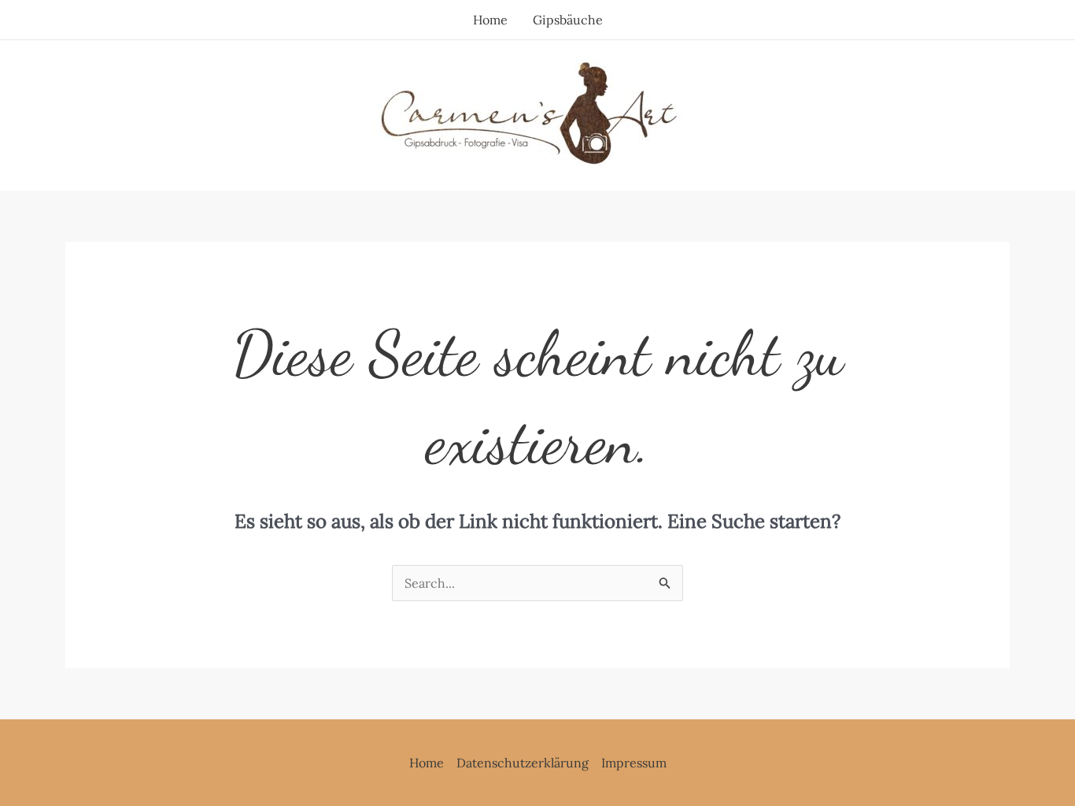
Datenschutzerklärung (522, 763)
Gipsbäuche (568, 20)
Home (490, 20)
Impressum (634, 763)
